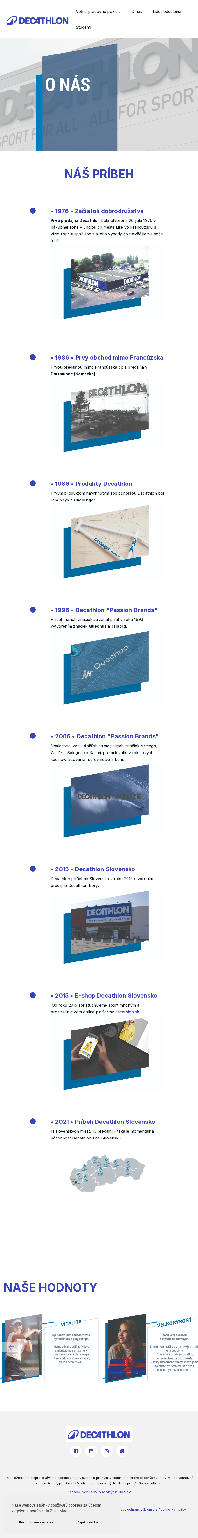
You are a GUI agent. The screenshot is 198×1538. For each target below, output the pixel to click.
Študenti (83, 27)
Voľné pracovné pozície (98, 11)
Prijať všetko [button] (87, 1522)
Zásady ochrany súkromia (135, 1509)
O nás (136, 11)
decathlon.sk (127, 1011)
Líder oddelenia (167, 11)
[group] (50, 1348)
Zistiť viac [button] (58, 1511)
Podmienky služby (172, 1509)
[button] (187, 1347)
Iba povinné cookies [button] (36, 1522)
